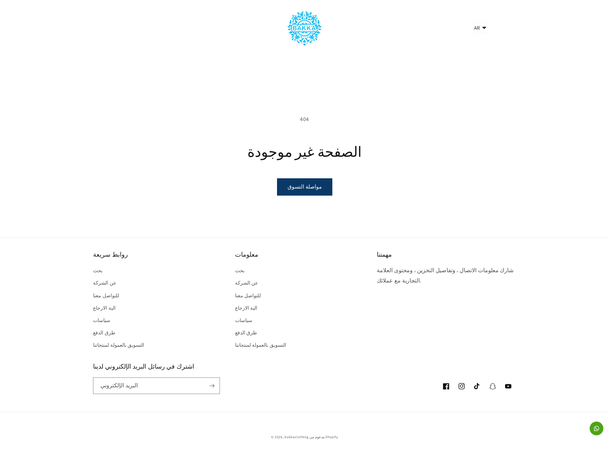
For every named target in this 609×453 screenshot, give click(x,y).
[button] (101, 28)
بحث (98, 270)
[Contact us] (596, 428)
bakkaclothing (296, 437)
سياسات (101, 320)
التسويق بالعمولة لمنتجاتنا (118, 345)
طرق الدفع (104, 332)
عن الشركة (104, 283)
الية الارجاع (104, 308)
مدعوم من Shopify (323, 437)
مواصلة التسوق (305, 186)
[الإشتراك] (212, 385)
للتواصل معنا (106, 295)
